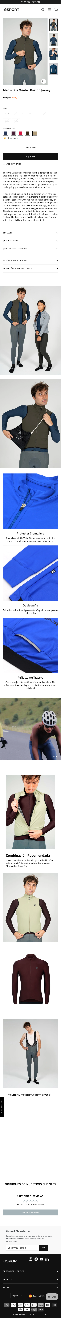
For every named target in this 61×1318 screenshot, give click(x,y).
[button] (12, 164)
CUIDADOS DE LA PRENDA (15, 249)
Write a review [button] (30, 1212)
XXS (7, 113)
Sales (6, 1287)
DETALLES (8, 233)
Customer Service (14, 1271)
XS (15, 113)
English (15, 1295)
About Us (8, 1279)
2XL (7, 121)
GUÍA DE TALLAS (11, 241)
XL (44, 113)
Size (5, 109)
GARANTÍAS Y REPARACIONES (17, 268)
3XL (16, 121)
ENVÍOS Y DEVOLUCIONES (15, 260)
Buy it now (30, 156)
